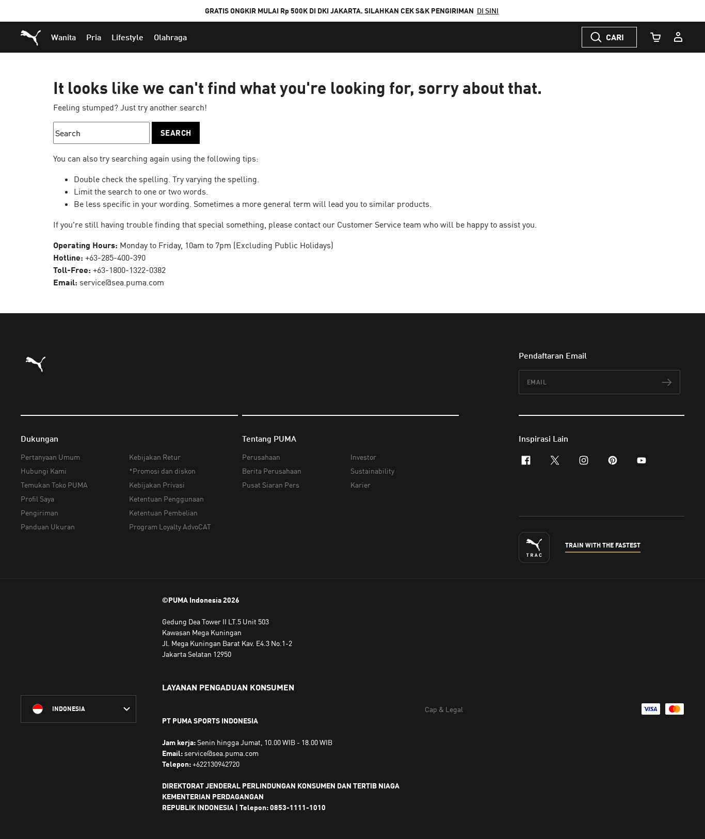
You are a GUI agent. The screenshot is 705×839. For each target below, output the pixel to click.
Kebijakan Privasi (157, 484)
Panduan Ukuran (48, 526)
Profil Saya (37, 498)
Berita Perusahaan (271, 470)
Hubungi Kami (44, 470)
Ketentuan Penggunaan (166, 498)
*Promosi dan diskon (162, 470)
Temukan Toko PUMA (54, 484)
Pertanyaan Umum (50, 457)
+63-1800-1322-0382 (129, 270)
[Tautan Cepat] (678, 37)
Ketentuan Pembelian (163, 512)
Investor (363, 457)
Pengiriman (39, 512)
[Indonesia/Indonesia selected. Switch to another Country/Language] (78, 709)
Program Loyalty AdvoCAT (170, 526)
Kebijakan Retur (155, 457)
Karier (360, 484)
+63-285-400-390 (115, 257)
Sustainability (372, 470)
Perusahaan (261, 457)
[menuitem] (63, 37)
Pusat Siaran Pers (270, 484)
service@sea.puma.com (121, 282)
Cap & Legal (444, 709)
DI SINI (488, 10)
